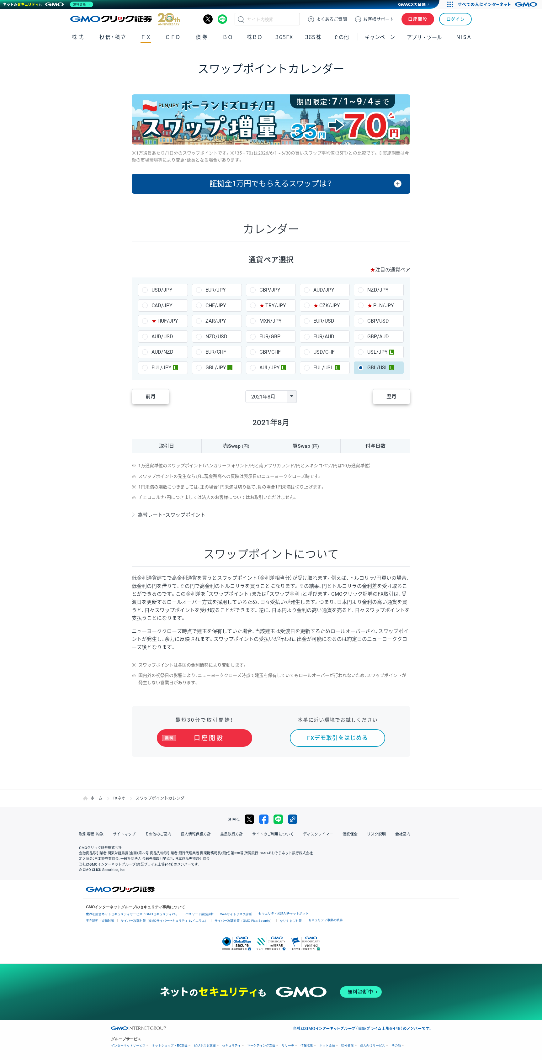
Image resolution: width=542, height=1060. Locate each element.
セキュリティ (231, 1045)
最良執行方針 (231, 834)
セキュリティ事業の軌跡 (325, 920)
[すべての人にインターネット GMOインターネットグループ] (498, 4)
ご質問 (331, 19)
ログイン (455, 19)
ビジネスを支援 (205, 1045)
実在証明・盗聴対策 (100, 920)
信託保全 (350, 834)
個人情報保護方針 (196, 834)
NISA (463, 37)
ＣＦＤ (173, 37)
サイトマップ (124, 834)
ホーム (96, 798)
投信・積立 (113, 37)
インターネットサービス (128, 1045)
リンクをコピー (292, 819)
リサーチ (288, 1045)
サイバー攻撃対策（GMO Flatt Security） (244, 920)
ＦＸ (146, 37)
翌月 (391, 396)
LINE (222, 19)
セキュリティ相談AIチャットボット (283, 913)
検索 (241, 19)
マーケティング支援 (261, 1045)
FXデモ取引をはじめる (337, 738)
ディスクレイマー (318, 834)
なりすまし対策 (291, 920)
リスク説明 (376, 834)
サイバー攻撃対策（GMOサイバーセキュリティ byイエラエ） (164, 920)
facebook (263, 819)
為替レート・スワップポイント (171, 515)
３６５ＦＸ (284, 37)
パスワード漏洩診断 (199, 914)
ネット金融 (327, 1045)
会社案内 (402, 834)
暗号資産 (347, 1045)
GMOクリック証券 (125, 19)
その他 (396, 1045)
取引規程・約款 (91, 834)
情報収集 (306, 1045)
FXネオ (119, 798)
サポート (378, 19)
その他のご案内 (158, 834)
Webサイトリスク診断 (236, 914)
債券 (202, 37)
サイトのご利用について (273, 834)
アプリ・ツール (424, 37)
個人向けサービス (372, 1045)
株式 (78, 37)
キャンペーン (380, 37)
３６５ (313, 37)
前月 (151, 396)
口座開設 (418, 19)
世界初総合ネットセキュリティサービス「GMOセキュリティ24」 (132, 914)
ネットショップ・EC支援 (170, 1045)
